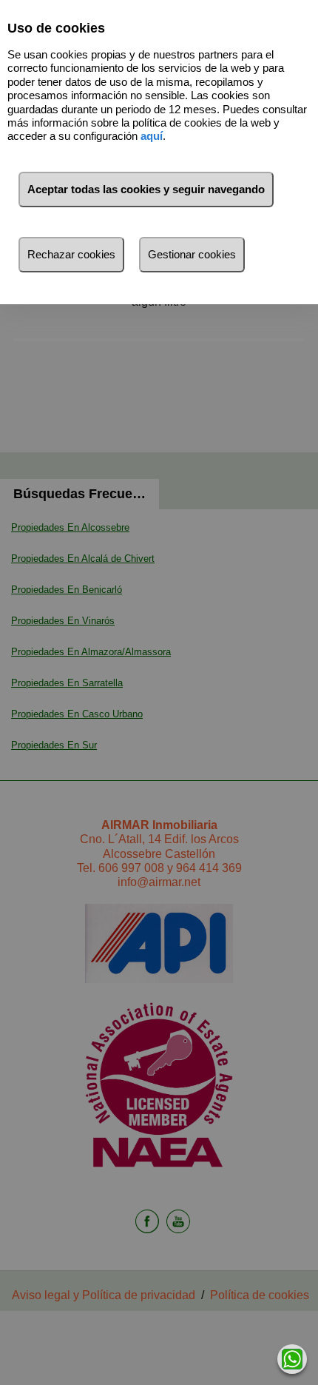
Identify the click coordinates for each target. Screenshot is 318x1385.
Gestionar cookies (192, 254)
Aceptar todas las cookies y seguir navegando (146, 189)
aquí (152, 136)
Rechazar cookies (71, 254)
